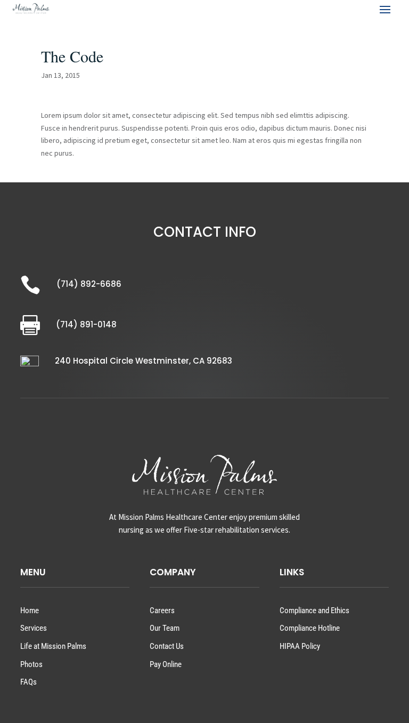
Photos (31, 664)
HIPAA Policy (300, 646)
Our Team (164, 628)
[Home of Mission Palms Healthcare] (31, 8)
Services (33, 628)
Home (29, 610)
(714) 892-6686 (88, 284)
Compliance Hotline (310, 628)
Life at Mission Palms (53, 646)
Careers (162, 610)
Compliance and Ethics (314, 610)
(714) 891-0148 (86, 324)
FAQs (28, 682)
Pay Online (166, 664)
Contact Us (167, 646)
